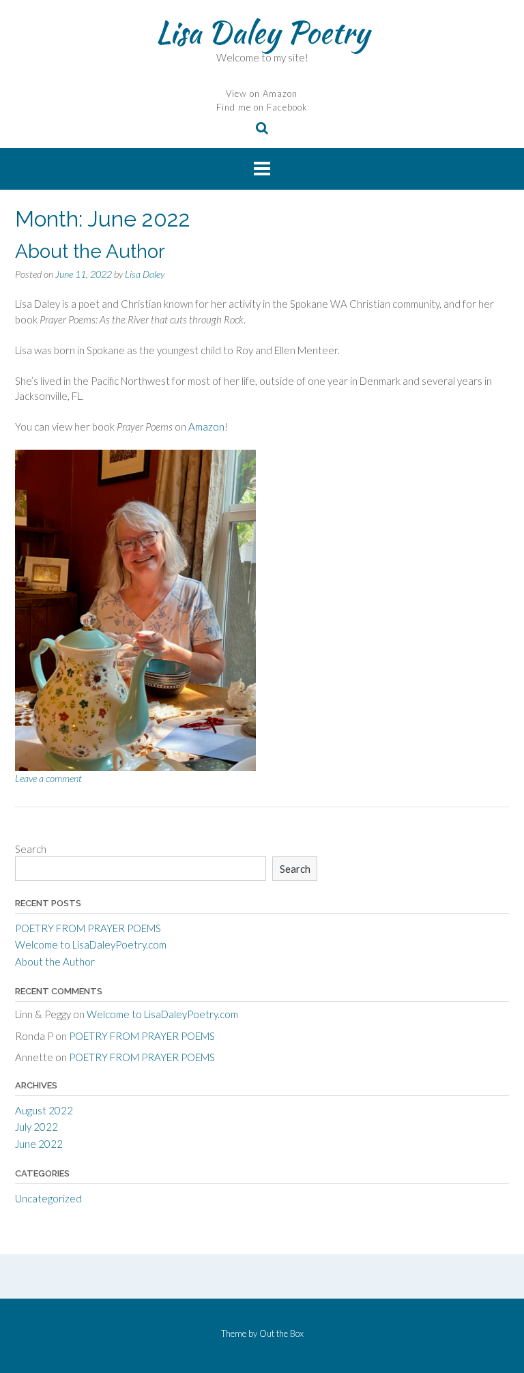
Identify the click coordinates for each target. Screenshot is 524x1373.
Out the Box (281, 1333)
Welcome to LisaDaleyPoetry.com (90, 944)
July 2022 (36, 1127)
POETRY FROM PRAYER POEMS (88, 928)
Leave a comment (48, 778)
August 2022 (44, 1110)
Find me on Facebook (262, 107)
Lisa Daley (144, 274)
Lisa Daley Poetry (262, 32)
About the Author (90, 251)
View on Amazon (261, 93)
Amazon (206, 426)
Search (30, 849)
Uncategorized (48, 1198)
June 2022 (39, 1144)
